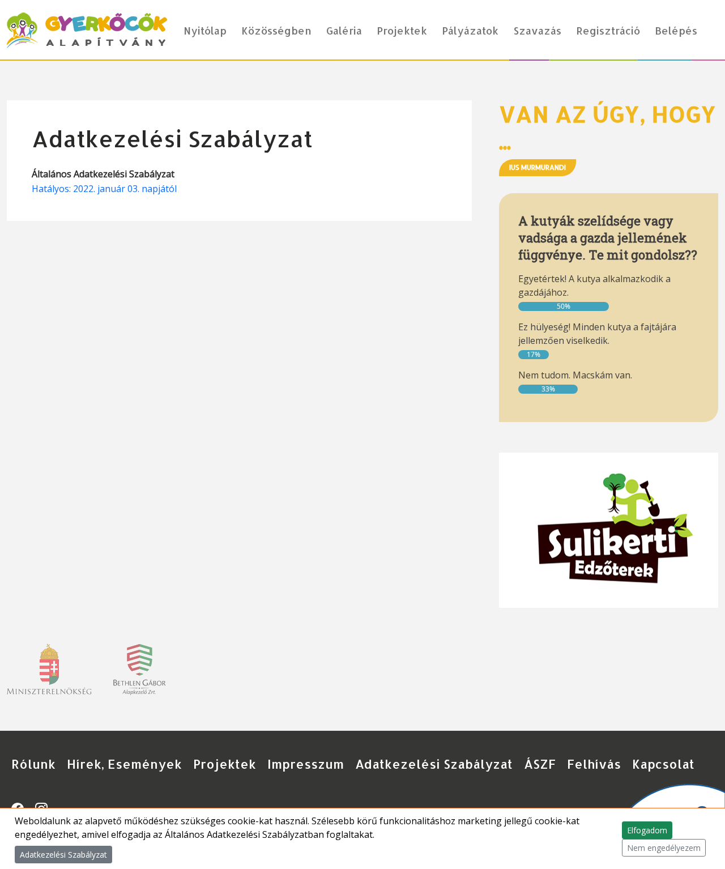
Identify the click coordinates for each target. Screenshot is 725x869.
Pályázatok (470, 30)
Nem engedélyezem (664, 847)
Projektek (402, 30)
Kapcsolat (663, 764)
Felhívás (594, 764)
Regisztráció (608, 30)
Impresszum (305, 764)
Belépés (676, 30)
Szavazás (537, 30)
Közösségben (276, 30)
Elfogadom (647, 830)
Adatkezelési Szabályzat (434, 764)
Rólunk (33, 764)
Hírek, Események (124, 764)
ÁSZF (540, 764)
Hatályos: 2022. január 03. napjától (104, 188)
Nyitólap (205, 30)
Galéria (344, 30)
